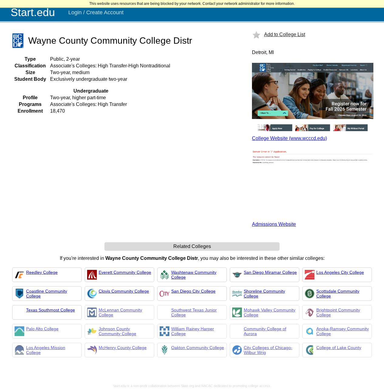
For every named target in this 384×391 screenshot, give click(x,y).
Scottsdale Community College (337, 293)
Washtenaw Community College (193, 275)
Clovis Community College (124, 291)
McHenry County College (123, 347)
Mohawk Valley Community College (269, 312)
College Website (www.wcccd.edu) (289, 138)
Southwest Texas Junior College (194, 312)
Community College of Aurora (265, 331)
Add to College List (284, 34)
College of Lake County (338, 347)
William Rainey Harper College (192, 331)
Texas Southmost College (50, 310)
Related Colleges (192, 246)
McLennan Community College (120, 312)
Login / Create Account (96, 12)
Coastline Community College (46, 293)
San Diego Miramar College (270, 272)
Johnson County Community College (117, 331)
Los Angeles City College (340, 272)
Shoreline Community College (264, 293)
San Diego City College (193, 291)
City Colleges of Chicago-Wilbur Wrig (268, 350)
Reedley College (42, 272)
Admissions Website (274, 224)
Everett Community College (125, 272)
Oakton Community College (197, 347)
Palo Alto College (42, 328)
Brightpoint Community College (338, 312)
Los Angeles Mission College (45, 350)
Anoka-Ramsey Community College (342, 331)
